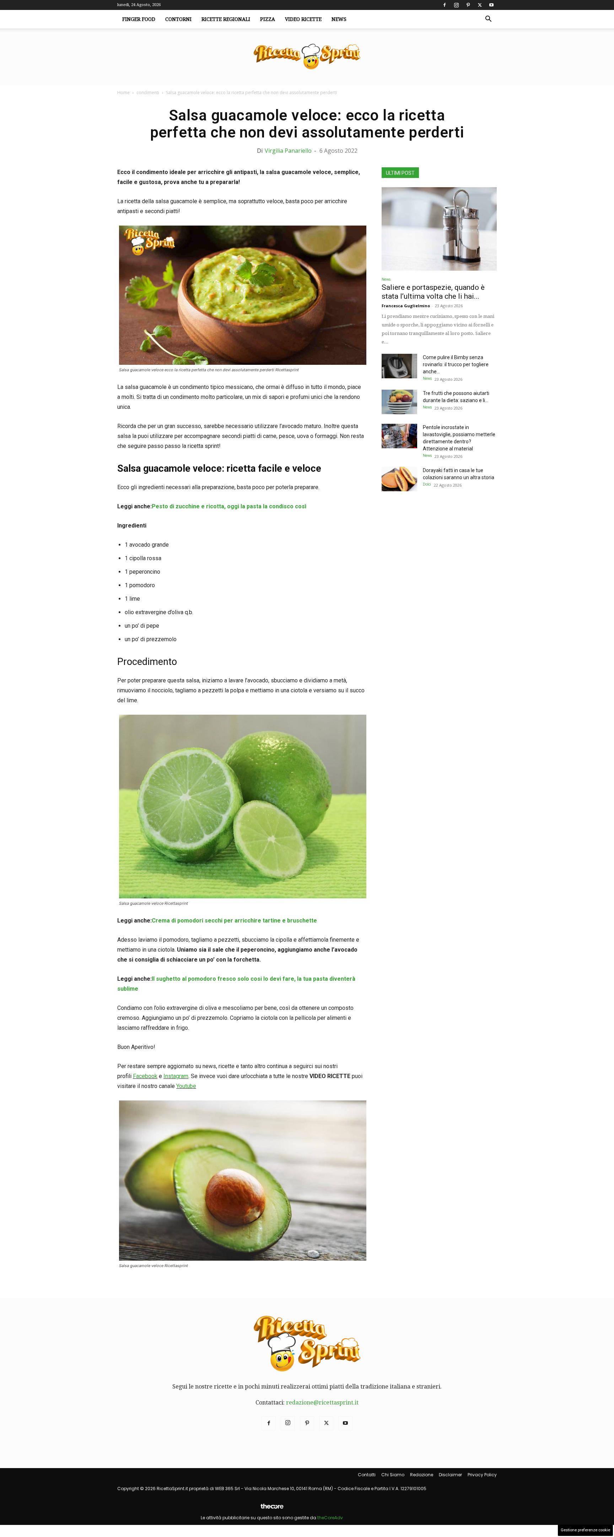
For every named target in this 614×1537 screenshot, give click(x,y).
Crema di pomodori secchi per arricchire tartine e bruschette (234, 920)
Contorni (178, 19)
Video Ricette (303, 19)
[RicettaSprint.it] (307, 57)
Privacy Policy (482, 1475)
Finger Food (138, 19)
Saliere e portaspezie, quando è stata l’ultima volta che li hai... (433, 292)
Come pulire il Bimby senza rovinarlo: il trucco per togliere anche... (456, 364)
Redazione (421, 1475)
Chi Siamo (392, 1475)
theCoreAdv (330, 1518)
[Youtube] (491, 5)
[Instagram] (456, 5)
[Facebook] (444, 5)
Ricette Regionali (225, 19)
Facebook (145, 1076)
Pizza (267, 19)
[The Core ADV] (272, 1509)
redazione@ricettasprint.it (322, 1402)
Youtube (186, 1086)
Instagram (175, 1076)
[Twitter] (479, 5)
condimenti (147, 93)
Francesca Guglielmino (406, 305)
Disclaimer (450, 1475)
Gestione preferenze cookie (585, 1530)
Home (123, 93)
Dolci (427, 484)
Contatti (367, 1475)
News (339, 19)
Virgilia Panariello (288, 151)
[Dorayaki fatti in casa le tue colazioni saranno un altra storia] (399, 479)
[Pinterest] (468, 5)
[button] (488, 19)
